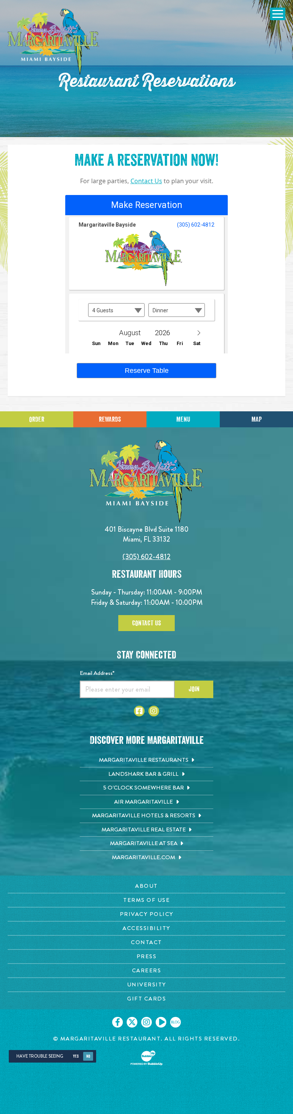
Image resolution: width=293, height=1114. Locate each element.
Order (36, 419)
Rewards (110, 419)
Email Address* (97, 673)
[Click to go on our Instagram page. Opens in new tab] (146, 1022)
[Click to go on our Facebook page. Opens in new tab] (117, 1022)
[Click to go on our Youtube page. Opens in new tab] (161, 1022)
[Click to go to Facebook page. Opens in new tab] (139, 711)
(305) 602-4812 (146, 556)
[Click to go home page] (53, 42)
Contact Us (146, 181)
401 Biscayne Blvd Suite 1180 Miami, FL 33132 (146, 534)
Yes (76, 1056)
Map (256, 419)
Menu (183, 419)
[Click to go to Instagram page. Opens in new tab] (153, 711)
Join (194, 689)
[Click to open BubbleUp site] (146, 1058)
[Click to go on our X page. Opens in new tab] (132, 1022)
